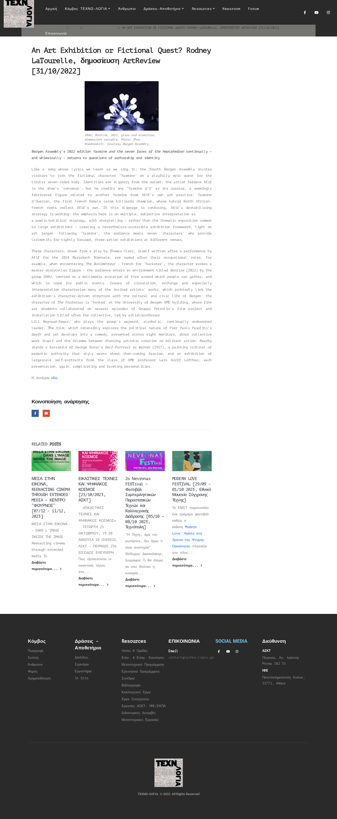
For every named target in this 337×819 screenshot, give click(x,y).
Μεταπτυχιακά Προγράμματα (143, 664)
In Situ (82, 678)
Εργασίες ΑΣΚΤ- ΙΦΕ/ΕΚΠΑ (144, 706)
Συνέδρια (128, 678)
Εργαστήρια (83, 671)
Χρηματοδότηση (39, 678)
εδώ (54, 378)
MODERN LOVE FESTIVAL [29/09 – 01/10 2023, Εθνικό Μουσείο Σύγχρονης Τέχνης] (191, 489)
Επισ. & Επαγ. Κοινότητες (143, 657)
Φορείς (32, 671)
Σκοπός (33, 657)
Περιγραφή (35, 651)
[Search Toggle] (165, 24)
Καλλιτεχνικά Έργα (136, 692)
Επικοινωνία (56, 33)
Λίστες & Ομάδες (135, 651)
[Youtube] (316, 12)
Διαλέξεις (81, 657)
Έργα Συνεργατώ (135, 699)
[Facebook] (304, 12)
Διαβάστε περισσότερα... (46, 566)
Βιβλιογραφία (131, 685)
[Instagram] (328, 12)
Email (46, 413)
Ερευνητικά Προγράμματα (141, 671)
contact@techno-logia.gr (191, 657)
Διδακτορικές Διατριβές (138, 713)
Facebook (35, 413)
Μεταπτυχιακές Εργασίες (140, 720)
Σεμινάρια (82, 664)
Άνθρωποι (35, 664)
